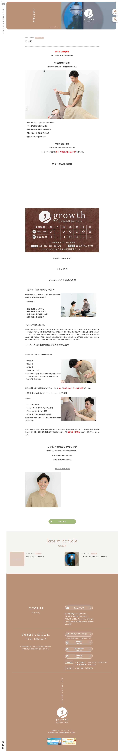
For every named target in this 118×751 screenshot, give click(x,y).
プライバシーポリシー (67, 730)
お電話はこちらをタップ (62, 258)
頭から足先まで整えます (3, 22)
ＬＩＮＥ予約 (62, 269)
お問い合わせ (55, 730)
